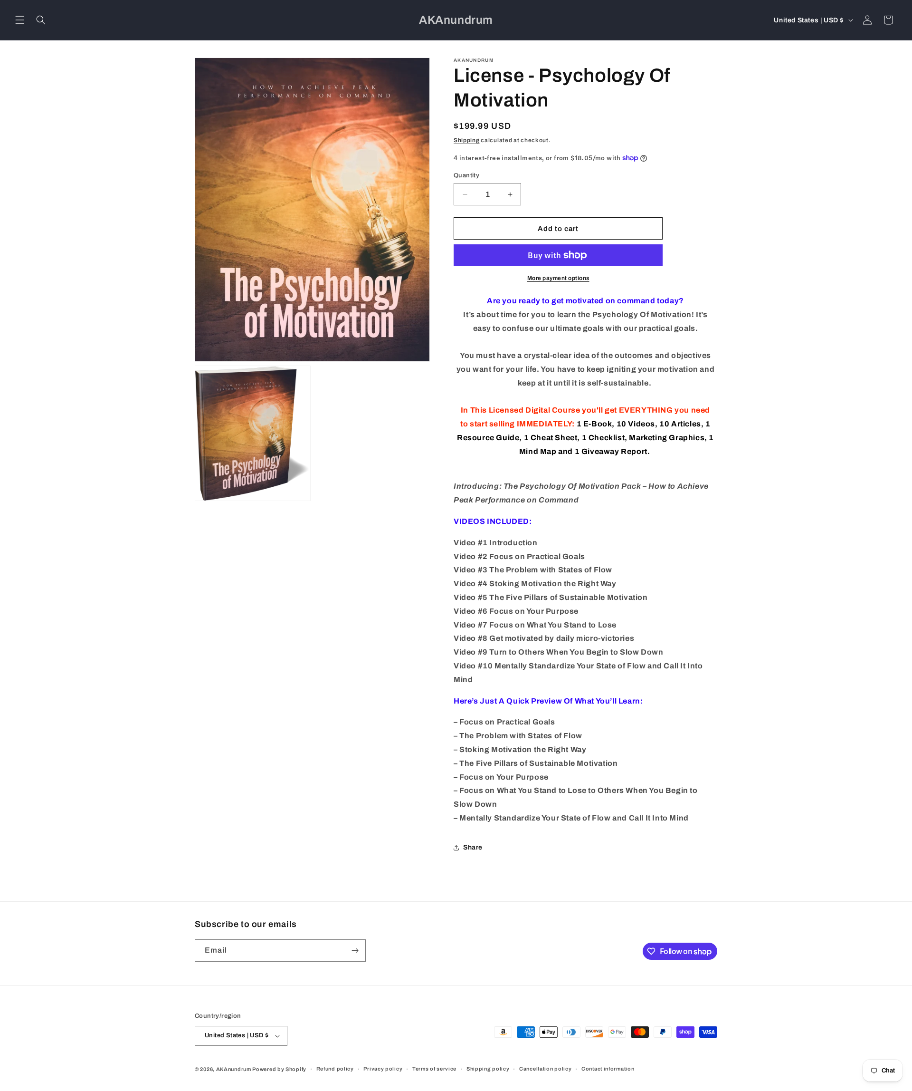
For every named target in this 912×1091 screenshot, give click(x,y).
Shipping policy (488, 1069)
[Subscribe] (354, 950)
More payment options (558, 278)
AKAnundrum (233, 1069)
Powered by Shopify (279, 1069)
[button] (20, 20)
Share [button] (473, 847)
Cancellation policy (545, 1069)
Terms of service (434, 1069)
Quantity (466, 175)
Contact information (607, 1069)
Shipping (467, 140)
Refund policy (335, 1069)
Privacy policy (382, 1069)
